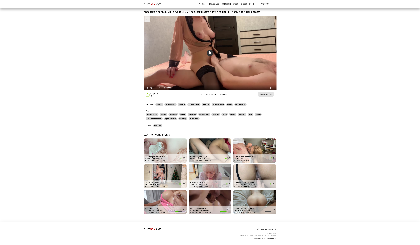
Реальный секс (240, 104)
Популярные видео (230, 4)
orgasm (258, 114)
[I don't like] (152, 94)
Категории (264, 4)
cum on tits (192, 114)
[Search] (275, 4)
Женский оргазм (193, 104)
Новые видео (214, 4)
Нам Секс (202, 4)
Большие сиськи (218, 104)
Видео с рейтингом (249, 4)
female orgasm (204, 114)
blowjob (163, 114)
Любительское (170, 104)
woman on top (194, 119)
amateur (232, 114)
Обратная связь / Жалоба (266, 229)
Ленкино (182, 104)
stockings (242, 114)
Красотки (206, 104)
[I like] (148, 94)
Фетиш (229, 104)
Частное (159, 104)
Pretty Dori (157, 125)
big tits (224, 114)
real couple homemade (154, 119)
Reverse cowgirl (152, 114)
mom (250, 114)
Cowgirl (182, 114)
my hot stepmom (170, 119)
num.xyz (152, 4)
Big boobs (216, 114)
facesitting (182, 119)
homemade (173, 114)
